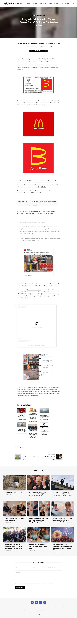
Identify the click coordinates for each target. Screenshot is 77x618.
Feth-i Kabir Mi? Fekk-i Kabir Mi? (13, 492)
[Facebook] (16, 447)
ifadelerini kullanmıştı (33, 395)
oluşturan (30, 61)
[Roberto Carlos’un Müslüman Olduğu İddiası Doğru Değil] (14, 508)
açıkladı (35, 204)
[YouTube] (44, 602)
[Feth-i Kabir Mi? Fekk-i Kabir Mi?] (14, 482)
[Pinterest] (22, 447)
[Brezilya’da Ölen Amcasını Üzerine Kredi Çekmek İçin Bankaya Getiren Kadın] (38, 534)
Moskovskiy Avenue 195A (34, 289)
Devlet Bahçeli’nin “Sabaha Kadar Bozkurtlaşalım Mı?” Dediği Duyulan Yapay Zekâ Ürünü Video (38, 494)
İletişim (63, 607)
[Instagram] (40, 602)
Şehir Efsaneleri (38, 607)
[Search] (73, 3)
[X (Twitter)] (36, 602)
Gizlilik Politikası (54, 607)
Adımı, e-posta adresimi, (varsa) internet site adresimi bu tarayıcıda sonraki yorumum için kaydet (34, 583)
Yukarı (38, 614)
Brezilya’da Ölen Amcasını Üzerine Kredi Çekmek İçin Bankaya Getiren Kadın (38, 546)
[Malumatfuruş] (13, 3)
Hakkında (21, 607)
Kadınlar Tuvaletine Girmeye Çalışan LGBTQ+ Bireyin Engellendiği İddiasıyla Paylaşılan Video (38, 520)
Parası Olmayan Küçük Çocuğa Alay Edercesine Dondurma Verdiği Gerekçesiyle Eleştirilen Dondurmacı (62, 520)
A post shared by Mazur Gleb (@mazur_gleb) (36, 345)
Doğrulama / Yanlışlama (38, 15)
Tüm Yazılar (29, 607)
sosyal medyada (43, 213)
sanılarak (36, 213)
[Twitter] (18, 447)
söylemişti (43, 187)
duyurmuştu (27, 63)
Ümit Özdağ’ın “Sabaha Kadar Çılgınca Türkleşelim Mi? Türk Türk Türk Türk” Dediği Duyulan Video (14, 546)
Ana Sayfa (14, 607)
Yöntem (46, 607)
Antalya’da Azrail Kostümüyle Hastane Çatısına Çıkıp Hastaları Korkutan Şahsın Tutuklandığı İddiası (62, 494)
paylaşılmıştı (51, 213)
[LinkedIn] (20, 447)
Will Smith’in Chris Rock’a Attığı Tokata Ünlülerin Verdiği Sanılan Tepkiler (48, 458)
